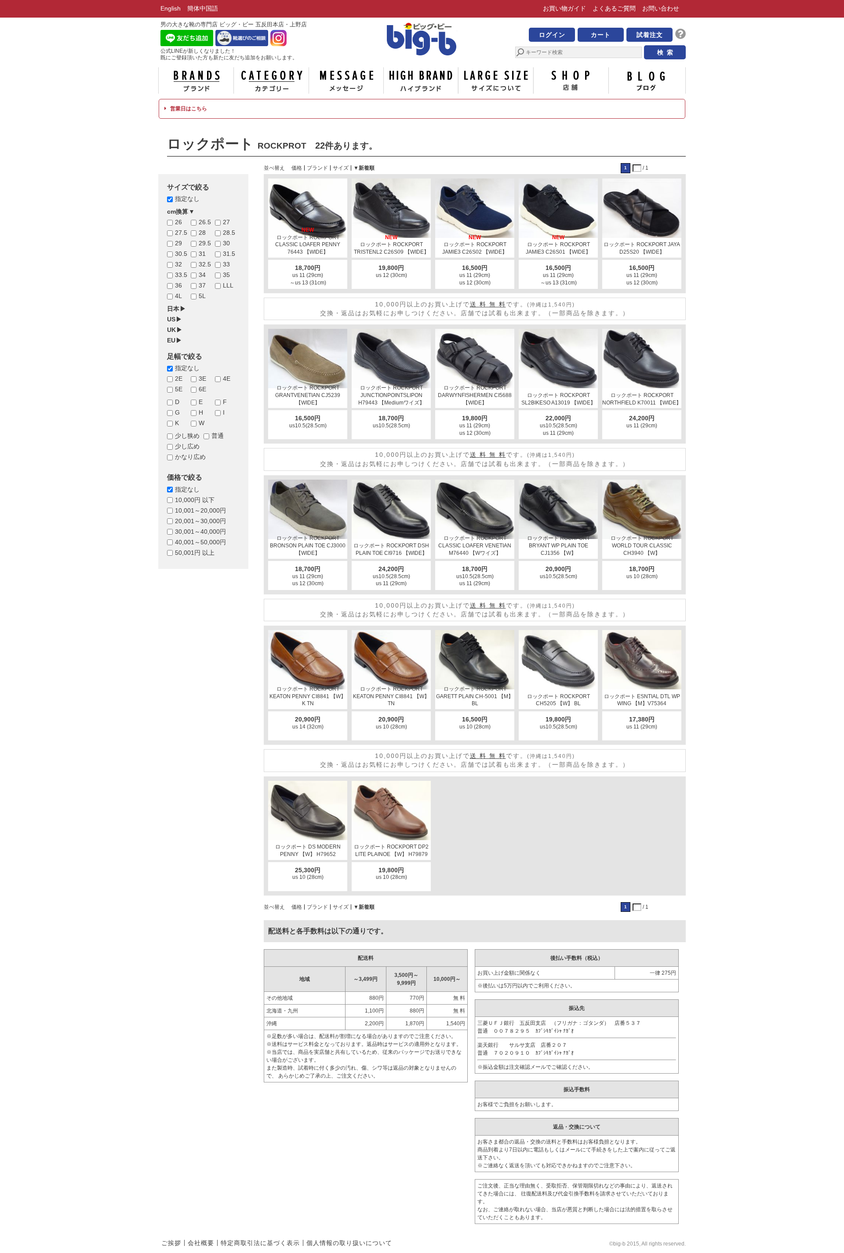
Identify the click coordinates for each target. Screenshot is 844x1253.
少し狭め (187, 435)
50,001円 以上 (195, 552)
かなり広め (190, 456)
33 (226, 264)
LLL (228, 285)
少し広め (187, 446)
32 (178, 264)
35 (226, 274)
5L (202, 295)
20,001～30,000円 (200, 521)
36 (178, 285)
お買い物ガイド (564, 8)
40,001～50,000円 (200, 542)
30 (226, 243)
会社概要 (201, 1242)
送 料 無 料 (488, 304)
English (170, 8)
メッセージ (346, 80)
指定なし (187, 198)
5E (178, 389)
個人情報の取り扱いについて (349, 1242)
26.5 (205, 222)
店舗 (571, 80)
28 (202, 232)
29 (178, 243)
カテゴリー (271, 80)
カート (601, 34)
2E (178, 378)
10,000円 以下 (195, 499)
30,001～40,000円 (200, 531)
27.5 (181, 232)
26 (178, 222)
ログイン (552, 34)
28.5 (229, 232)
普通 (217, 435)
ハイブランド (421, 80)
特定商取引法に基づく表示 (260, 1242)
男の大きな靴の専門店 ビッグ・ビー (422, 40)
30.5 (181, 253)
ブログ (646, 80)
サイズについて (495, 80)
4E (226, 378)
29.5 (205, 243)
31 (202, 253)
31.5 (229, 253)
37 (202, 285)
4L (178, 295)
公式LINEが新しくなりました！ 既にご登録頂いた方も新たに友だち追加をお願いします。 (229, 54)
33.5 (181, 274)
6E (202, 389)
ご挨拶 (171, 1242)
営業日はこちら (188, 109)
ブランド (196, 80)
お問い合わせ (660, 8)
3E (202, 378)
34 (202, 274)
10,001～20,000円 (200, 510)
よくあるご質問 (614, 8)
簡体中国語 (202, 8)
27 (226, 222)
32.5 (205, 264)
